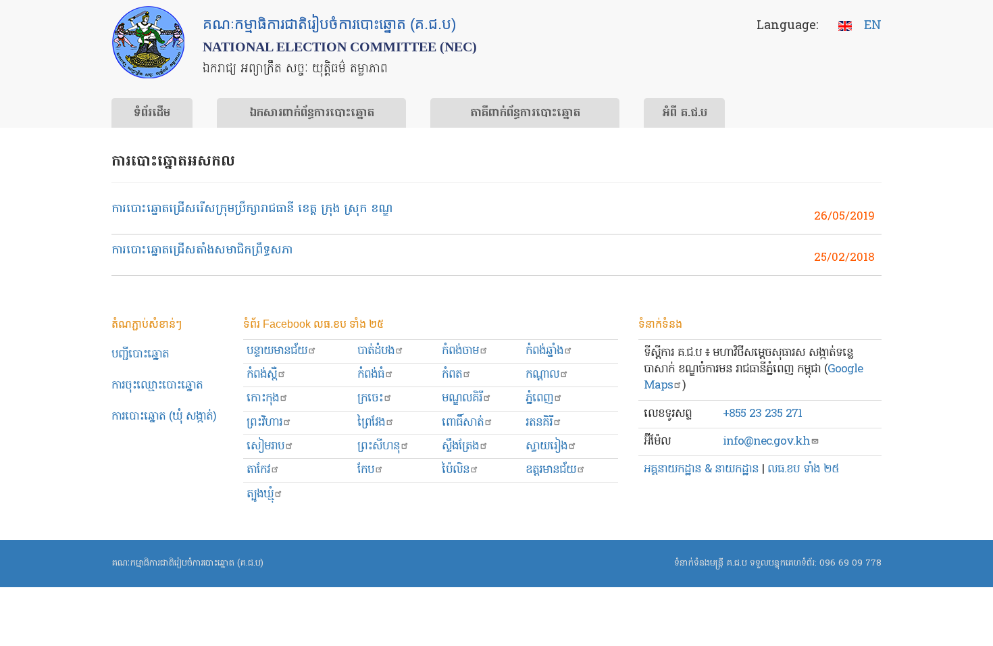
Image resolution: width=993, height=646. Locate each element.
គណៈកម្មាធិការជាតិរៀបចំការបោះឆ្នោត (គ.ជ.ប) (187, 563)
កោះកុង (263, 398)
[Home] (148, 42)
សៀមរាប (265, 446)
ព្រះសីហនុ (378, 446)
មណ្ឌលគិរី (462, 398)
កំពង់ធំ (370, 374)
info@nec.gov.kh (766, 441)
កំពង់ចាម (460, 351)
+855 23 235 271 (762, 413)
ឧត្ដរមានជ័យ (551, 470)
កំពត (452, 374)
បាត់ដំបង (375, 351)
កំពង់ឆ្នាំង (544, 351)
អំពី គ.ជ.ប (684, 113)
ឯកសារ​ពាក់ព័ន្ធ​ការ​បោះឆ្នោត (311, 113)
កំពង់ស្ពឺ (262, 374)
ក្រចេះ (370, 398)
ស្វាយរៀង (546, 446)
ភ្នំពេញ (539, 398)
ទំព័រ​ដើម (152, 113)
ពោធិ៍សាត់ (463, 422)
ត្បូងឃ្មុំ (260, 494)
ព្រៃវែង (371, 422)
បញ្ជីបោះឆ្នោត (140, 354)
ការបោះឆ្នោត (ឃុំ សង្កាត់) (163, 416)
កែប (365, 470)
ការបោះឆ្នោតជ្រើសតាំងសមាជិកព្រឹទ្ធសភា (201, 250)
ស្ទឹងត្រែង (460, 446)
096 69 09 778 (850, 563)
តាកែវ (258, 470)
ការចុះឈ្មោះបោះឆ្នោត (157, 385)
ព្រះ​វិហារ (264, 422)
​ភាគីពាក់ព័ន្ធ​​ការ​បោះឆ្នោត (525, 113)
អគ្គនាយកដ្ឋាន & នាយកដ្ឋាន (701, 469)
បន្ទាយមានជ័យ (277, 351)
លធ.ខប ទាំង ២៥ (803, 469)
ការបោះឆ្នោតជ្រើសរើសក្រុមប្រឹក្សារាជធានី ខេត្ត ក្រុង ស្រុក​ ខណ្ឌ (251, 209)
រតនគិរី (539, 422)
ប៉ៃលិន (455, 470)
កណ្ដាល (542, 374)
